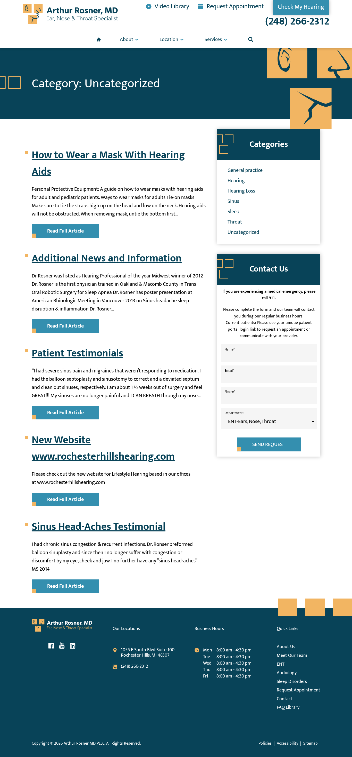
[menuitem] (98, 39)
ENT (280, 664)
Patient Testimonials (77, 353)
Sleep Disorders (292, 682)
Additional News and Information (107, 258)
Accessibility (287, 743)
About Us (286, 647)
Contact (284, 699)
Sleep (233, 211)
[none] (129, 39)
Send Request (268, 444)
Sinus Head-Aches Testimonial (98, 526)
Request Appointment (235, 6)
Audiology (287, 673)
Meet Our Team (292, 655)
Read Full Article (65, 231)
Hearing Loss (241, 191)
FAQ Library (288, 707)
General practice (245, 170)
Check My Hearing (301, 7)
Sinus (233, 201)
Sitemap (310, 743)
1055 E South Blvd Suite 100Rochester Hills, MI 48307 (147, 652)
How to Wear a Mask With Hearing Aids (108, 163)
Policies (265, 743)
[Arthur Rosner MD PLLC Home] (70, 14)
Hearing (236, 180)
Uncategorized (243, 232)
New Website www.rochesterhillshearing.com (103, 448)
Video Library (172, 6)
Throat (235, 222)
